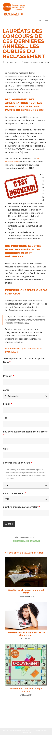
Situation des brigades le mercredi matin (26, 591)
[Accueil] (3, 62)
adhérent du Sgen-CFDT (17, 462)
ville (6, 448)
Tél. (5, 417)
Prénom (8, 375)
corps (6, 389)
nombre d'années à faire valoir (21, 506)
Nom (7, 362)
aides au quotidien (21, 541)
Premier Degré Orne (11, 16)
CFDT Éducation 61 (13, 14)
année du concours (14, 493)
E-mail (7, 403)
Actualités (35, 541)
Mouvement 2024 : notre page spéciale (26, 690)
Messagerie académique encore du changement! (26, 633)
